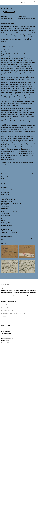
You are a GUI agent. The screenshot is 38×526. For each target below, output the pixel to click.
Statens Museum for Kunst (9, 212)
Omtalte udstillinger (7, 236)
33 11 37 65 (5, 336)
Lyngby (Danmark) (6, 189)
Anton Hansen (5, 206)
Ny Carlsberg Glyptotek (7, 310)
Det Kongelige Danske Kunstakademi (11, 203)
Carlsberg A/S (4, 307)
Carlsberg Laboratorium (7, 319)
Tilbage (34, 9)
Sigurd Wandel (5, 222)
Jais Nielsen (4, 208)
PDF (32, 173)
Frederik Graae (5, 205)
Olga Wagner (5, 220)
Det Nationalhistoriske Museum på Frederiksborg (13, 313)
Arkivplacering (5, 229)
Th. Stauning (5, 213)
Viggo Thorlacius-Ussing (8, 219)
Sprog (3, 182)
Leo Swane (4, 217)
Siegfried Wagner (7, 18)
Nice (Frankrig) (5, 194)
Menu (2, 4)
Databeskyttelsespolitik (7, 342)
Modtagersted (5, 192)
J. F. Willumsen (19, 2)
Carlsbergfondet (5, 305)
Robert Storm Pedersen (8, 210)
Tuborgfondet (4, 316)
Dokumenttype (5, 177)
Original (3, 243)
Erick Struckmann (6, 215)
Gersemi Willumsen (6, 225)
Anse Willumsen (5, 224)
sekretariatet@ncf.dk (7, 338)
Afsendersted (5, 187)
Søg (33, 4)
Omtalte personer (6, 198)
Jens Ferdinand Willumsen (26, 18)
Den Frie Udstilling (6, 201)
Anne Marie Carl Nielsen (8, 199)
